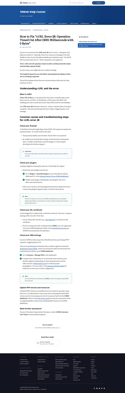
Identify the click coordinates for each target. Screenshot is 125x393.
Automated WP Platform (38, 23)
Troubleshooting (84, 23)
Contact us (93, 365)
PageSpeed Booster (42, 359)
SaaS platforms (58, 375)
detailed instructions (59, 228)
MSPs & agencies (58, 379)
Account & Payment (62, 23)
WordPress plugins (41, 361)
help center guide (43, 298)
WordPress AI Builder (24, 363)
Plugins (94, 23)
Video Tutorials (74, 23)
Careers (92, 363)
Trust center (93, 376)
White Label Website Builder (61, 359)
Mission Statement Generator (44, 375)
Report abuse (94, 369)
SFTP (53, 201)
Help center (75, 378)
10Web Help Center (25, 30)
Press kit (75, 374)
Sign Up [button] (99, 2)
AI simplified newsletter (78, 371)
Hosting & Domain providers (61, 377)
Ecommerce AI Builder (24, 361)
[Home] (28, 3)
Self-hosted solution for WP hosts (62, 365)
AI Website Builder (23, 359)
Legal (92, 374)
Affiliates (93, 361)
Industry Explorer (41, 379)
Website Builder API (59, 361)
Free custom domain (24, 373)
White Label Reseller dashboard (62, 363)
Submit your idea (76, 380)
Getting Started (25, 23)
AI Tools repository (77, 369)
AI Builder (51, 23)
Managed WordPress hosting (26, 370)
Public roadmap (76, 376)
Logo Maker (40, 368)
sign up (58, 328)
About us (93, 359)
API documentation (59, 367)
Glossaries (75, 365)
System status (94, 371)
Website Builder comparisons (79, 367)
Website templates (77, 361)
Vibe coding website (24, 375)
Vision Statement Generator (43, 377)
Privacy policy (94, 378)
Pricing (92, 367)
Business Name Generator (43, 370)
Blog (74, 359)
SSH (58, 201)
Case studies (75, 363)
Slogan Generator (41, 373)
